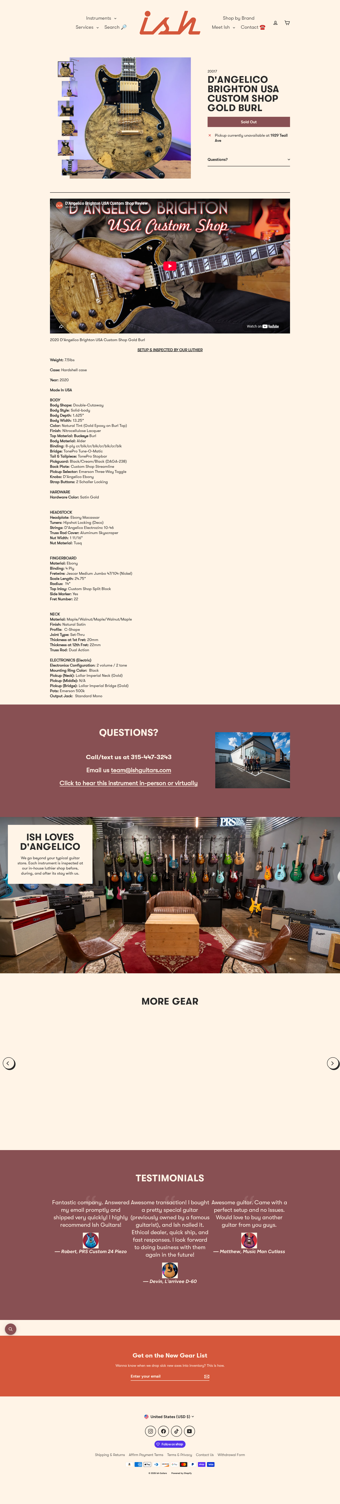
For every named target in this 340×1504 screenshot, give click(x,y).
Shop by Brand (238, 18)
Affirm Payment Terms (146, 1455)
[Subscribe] (206, 1376)
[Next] (333, 1063)
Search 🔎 (115, 27)
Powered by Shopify (181, 1473)
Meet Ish (221, 27)
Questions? (218, 159)
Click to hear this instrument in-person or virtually (129, 783)
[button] (10, 1329)
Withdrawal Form (231, 1455)
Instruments (99, 18)
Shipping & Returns (110, 1455)
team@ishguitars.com (141, 770)
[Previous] (9, 1063)
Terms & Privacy (179, 1455)
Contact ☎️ (253, 27)
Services (85, 27)
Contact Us (205, 1455)
